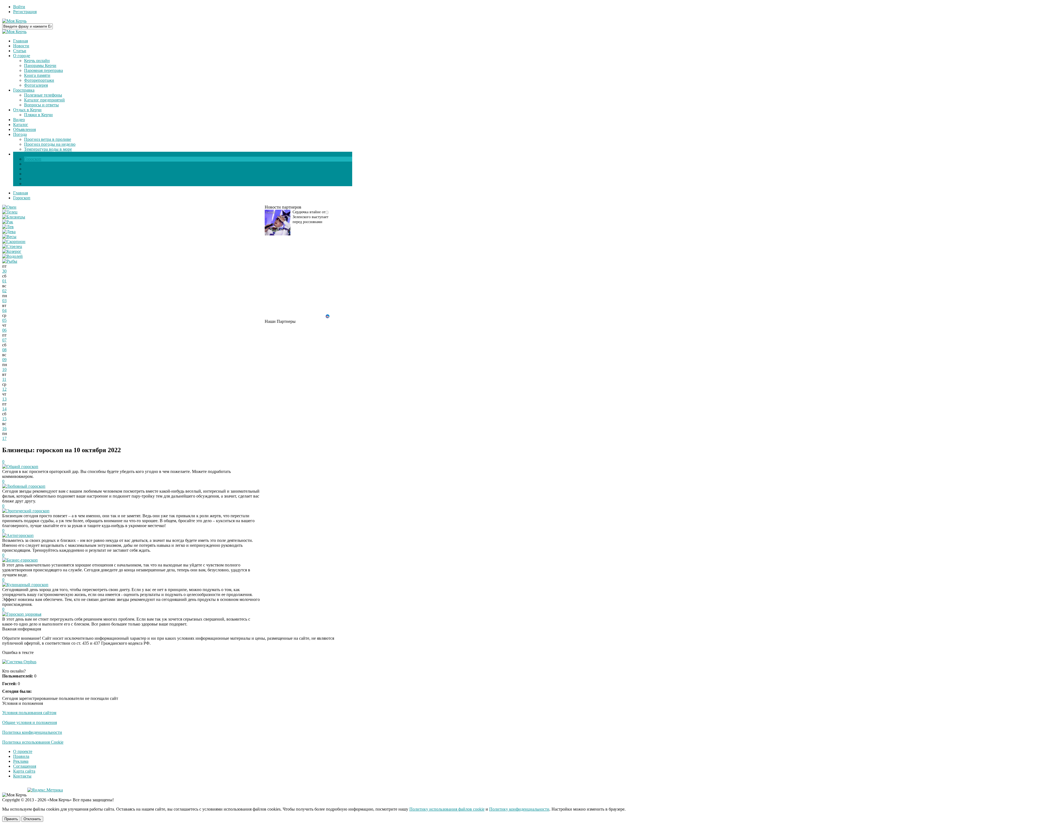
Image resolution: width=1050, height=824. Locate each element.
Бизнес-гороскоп (22, 560)
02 (4, 290)
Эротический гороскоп (28, 511)
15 (4, 418)
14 (4, 409)
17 (4, 438)
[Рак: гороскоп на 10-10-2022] (7, 222)
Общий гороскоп (22, 466)
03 (4, 300)
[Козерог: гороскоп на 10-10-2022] (11, 251)
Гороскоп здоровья (24, 614)
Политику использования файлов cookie (447, 809)
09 (4, 359)
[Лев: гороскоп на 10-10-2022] (8, 226)
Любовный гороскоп (26, 486)
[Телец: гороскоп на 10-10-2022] (10, 212)
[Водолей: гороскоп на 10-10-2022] (12, 256)
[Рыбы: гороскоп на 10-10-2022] (9, 261)
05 (4, 320)
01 (4, 281)
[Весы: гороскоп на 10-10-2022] (9, 236)
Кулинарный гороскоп (27, 584)
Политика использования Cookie (32, 742)
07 (4, 340)
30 (4, 271)
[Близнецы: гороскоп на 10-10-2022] (13, 217)
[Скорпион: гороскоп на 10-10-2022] (13, 241)
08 (4, 349)
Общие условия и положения (29, 722)
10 (4, 369)
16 (4, 428)
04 (4, 310)
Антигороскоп (20, 535)
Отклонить (32, 819)
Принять (11, 819)
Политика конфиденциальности (32, 732)
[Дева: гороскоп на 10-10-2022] (9, 231)
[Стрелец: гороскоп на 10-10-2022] (12, 246)
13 (4, 399)
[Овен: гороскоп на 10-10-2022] (9, 207)
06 (4, 330)
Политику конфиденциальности (519, 809)
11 (4, 379)
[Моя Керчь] (14, 21)
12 (4, 389)
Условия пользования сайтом (29, 712)
